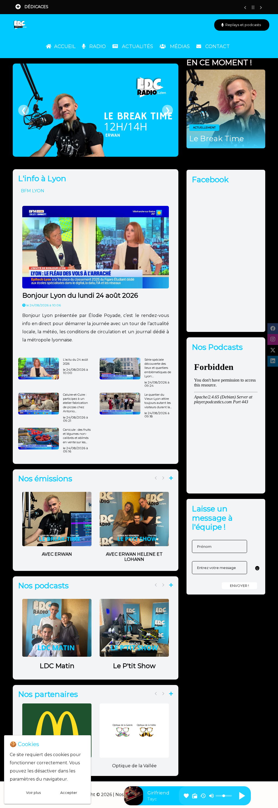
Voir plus (33, 793)
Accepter (68, 793)
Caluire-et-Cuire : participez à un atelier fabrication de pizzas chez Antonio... (75, 403)
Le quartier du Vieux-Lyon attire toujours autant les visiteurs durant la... (158, 401)
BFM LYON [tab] (32, 190)
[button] (257, 568)
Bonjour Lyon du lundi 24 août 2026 (80, 295)
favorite (186, 796)
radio (195, 796)
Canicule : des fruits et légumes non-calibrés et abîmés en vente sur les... (77, 436)
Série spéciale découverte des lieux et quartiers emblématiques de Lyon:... (157, 368)
